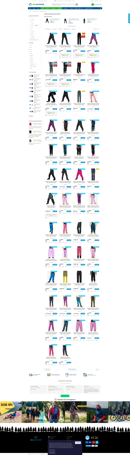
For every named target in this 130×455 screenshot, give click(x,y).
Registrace (96, 0)
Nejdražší (60, 29)
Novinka (35, 23)
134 (73, 57)
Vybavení (31, 55)
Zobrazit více (65, 395)
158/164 (77, 266)
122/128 (91, 315)
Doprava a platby (59, 0)
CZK (100, 0)
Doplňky (31, 57)
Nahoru (47, 369)
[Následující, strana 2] (97, 369)
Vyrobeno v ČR (35, 25)
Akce (35, 21)
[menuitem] (30, 8)
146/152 (52, 139)
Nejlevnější (55, 29)
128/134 (46, 217)
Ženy (31, 47)
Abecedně (73, 29)
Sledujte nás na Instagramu (66, 399)
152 (79, 242)
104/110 (49, 53)
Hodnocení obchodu (65, 381)
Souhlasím (78, 442)
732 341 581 (51, 438)
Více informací (52, 449)
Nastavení (52, 452)
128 (75, 242)
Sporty (31, 53)
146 (77, 57)
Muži (31, 45)
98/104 (46, 53)
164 (81, 242)
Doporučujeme (48, 29)
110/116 (52, 53)
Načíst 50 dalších (72, 369)
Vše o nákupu (72, 0)
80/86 (60, 139)
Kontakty (66, 0)
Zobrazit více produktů (71, 26)
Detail (55, 137)
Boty (31, 51)
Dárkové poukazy (33, 66)
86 (87, 188)
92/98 (66, 139)
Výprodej (31, 59)
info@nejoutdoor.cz (53, 436)
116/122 (95, 139)
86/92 (63, 139)
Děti (30, 49)
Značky (31, 68)
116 (73, 242)
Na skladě (35, 19)
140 (75, 57)
